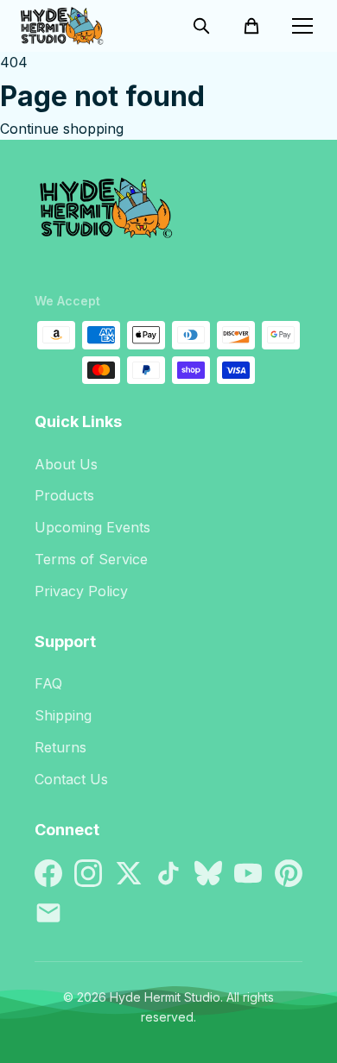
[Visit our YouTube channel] (248, 873)
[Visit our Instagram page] (88, 873)
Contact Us (71, 779)
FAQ (48, 683)
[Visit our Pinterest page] (288, 873)
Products (64, 495)
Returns (60, 747)
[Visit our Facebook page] (48, 873)
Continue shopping (62, 128)
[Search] (201, 25)
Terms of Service (91, 559)
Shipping (63, 715)
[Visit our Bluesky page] (208, 873)
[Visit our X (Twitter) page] (129, 873)
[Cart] (251, 25)
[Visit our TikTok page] (168, 873)
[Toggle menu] (302, 26)
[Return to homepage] (168, 215)
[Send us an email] (48, 913)
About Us (66, 464)
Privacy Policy (81, 591)
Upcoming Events (92, 527)
